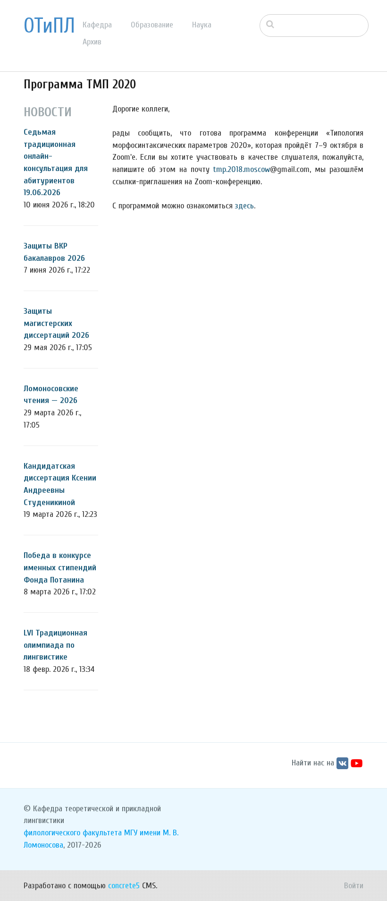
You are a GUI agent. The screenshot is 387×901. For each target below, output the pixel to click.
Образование (152, 25)
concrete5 (124, 886)
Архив (92, 42)
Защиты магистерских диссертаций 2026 (56, 323)
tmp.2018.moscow (241, 169)
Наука (201, 25)
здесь (244, 206)
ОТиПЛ (49, 26)
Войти (353, 886)
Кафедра (97, 25)
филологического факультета (73, 833)
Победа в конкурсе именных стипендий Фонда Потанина (60, 567)
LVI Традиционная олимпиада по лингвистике (55, 645)
